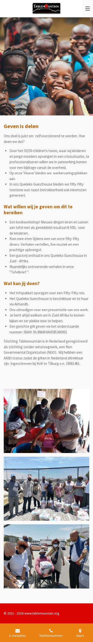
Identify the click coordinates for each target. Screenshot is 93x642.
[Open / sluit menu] (87, 8)
